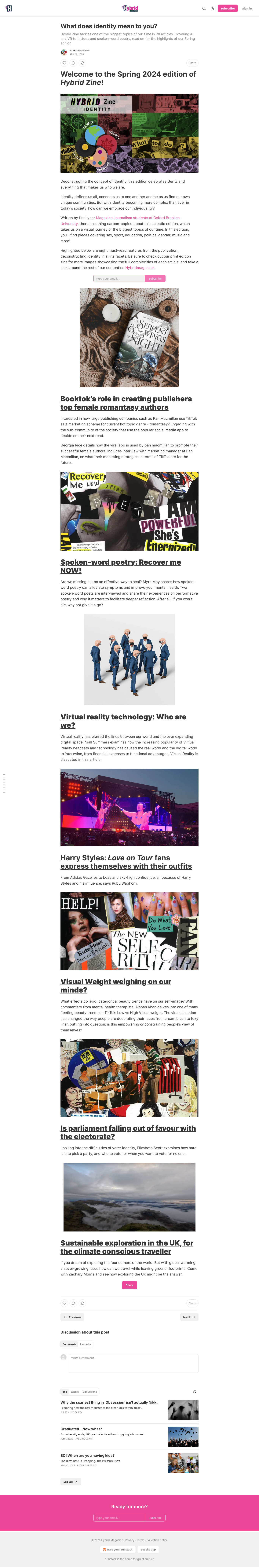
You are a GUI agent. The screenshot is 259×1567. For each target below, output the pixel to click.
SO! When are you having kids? (87, 1455)
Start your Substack (120, 1549)
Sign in (247, 8)
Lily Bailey (76, 1412)
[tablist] (76, 1344)
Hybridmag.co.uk (140, 268)
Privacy (129, 1540)
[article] (129, 1410)
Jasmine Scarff (84, 1438)
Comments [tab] (69, 1344)
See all (68, 1482)
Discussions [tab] (89, 1391)
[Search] (204, 8)
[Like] (64, 63)
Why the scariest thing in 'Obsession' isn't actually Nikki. (109, 1402)
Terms (140, 1540)
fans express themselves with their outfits (126, 861)
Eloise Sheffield (87, 1465)
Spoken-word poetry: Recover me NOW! (120, 566)
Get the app (148, 1549)
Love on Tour (130, 857)
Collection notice (157, 1540)
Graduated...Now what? (81, 1429)
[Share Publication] (212, 8)
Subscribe (228, 8)
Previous (75, 1317)
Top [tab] (65, 1391)
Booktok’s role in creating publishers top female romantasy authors (126, 402)
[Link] (55, 78)
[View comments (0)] (73, 63)
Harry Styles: (84, 857)
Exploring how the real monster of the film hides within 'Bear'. (101, 1408)
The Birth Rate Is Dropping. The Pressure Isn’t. (90, 1461)
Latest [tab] (75, 1391)
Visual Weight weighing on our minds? (115, 985)
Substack (110, 1559)
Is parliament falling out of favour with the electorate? (128, 1132)
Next (186, 1317)
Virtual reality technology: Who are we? (123, 720)
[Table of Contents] (4, 783)
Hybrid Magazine (80, 50)
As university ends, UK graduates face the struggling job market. (102, 1434)
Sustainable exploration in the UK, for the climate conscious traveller (126, 1247)
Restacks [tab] (85, 1344)
